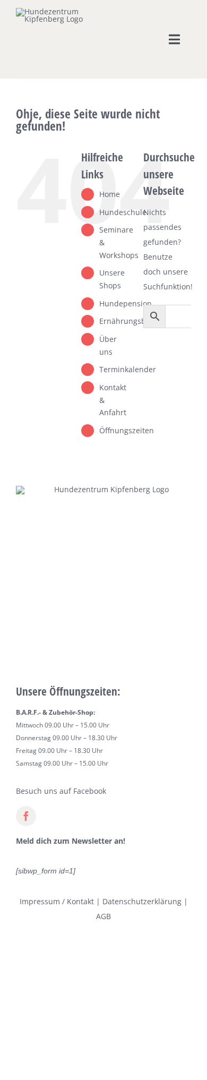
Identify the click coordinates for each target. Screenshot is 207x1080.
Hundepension (125, 303)
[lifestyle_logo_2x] (52, 11)
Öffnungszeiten (126, 430)
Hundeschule (122, 212)
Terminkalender (127, 369)
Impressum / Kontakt (57, 901)
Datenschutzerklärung (142, 901)
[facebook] (26, 816)
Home (109, 194)
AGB (103, 916)
